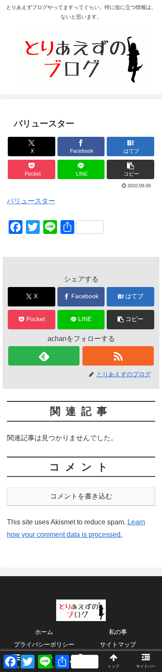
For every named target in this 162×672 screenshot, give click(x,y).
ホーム (44, 631)
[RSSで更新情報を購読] (118, 356)
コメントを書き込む (81, 496)
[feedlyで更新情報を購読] (43, 356)
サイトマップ (118, 644)
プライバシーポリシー (44, 644)
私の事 (118, 631)
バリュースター (31, 201)
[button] (130, 169)
